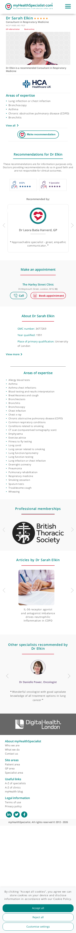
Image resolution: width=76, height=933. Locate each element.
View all (10, 125)
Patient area (12, 764)
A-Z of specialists (15, 783)
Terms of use (13, 802)
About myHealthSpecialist (23, 741)
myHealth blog (14, 791)
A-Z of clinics (13, 787)
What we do (12, 749)
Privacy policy (13, 806)
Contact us (11, 753)
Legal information (17, 798)
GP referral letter (13, 29)
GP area (10, 768)
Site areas (12, 760)
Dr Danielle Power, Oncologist (38, 682)
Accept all (38, 908)
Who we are (12, 745)
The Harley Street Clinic (38, 284)
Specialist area (14, 772)
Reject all (38, 917)
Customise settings (38, 926)
